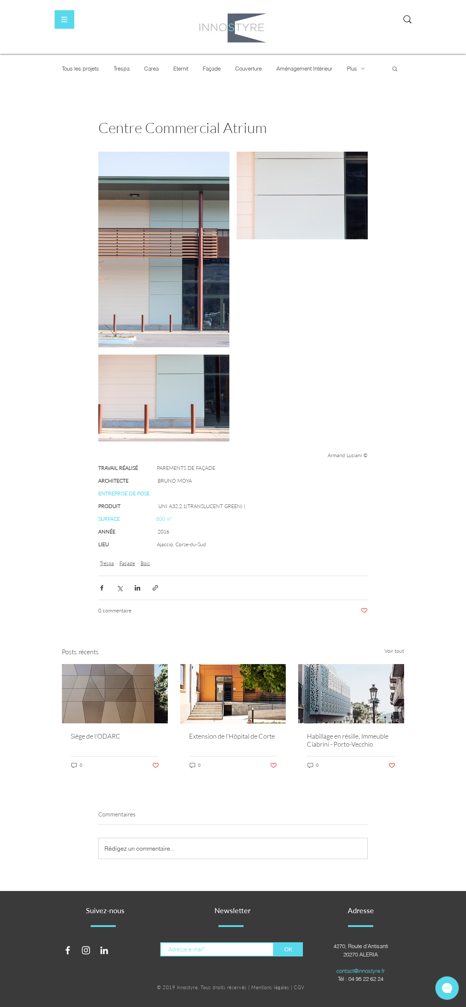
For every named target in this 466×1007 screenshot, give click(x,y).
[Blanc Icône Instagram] (85, 950)
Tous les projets (80, 68)
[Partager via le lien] (155, 587)
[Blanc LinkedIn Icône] (104, 950)
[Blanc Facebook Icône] (67, 950)
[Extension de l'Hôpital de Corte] (233, 694)
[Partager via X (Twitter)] (119, 587)
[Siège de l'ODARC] (115, 693)
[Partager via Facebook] (101, 587)
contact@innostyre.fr (360, 970)
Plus (352, 68)
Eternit (180, 68)
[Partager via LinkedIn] (137, 587)
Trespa (122, 68)
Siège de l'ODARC (96, 736)
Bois (145, 563)
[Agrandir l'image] (163, 249)
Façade (212, 68)
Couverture (248, 68)
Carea (151, 68)
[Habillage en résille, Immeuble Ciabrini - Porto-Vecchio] (351, 693)
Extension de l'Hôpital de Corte (232, 736)
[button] (64, 19)
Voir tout (394, 651)
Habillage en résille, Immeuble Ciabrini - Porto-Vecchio (347, 740)
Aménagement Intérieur (304, 68)
